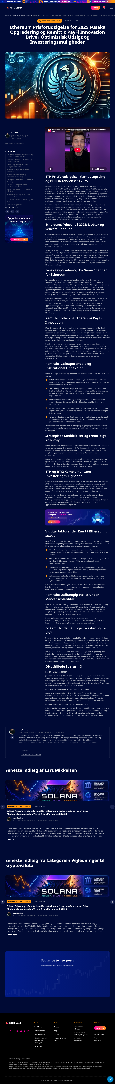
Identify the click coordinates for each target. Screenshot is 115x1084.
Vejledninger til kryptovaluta (21, 15)
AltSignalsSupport (100, 1034)
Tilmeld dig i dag (19, 239)
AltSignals (97, 1040)
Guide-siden (58, 1027)
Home (7, 15)
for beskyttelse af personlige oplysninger (41, 1040)
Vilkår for (39, 1034)
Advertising (78, 1041)
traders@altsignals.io (81, 1035)
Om (38, 1027)
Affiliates (77, 1029)
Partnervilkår (38, 1046)
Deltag (95, 8)
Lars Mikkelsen (24, 730)
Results (56, 1034)
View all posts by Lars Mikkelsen (31, 754)
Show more (24, 750)
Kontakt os (39, 1031)
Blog (55, 1031)
